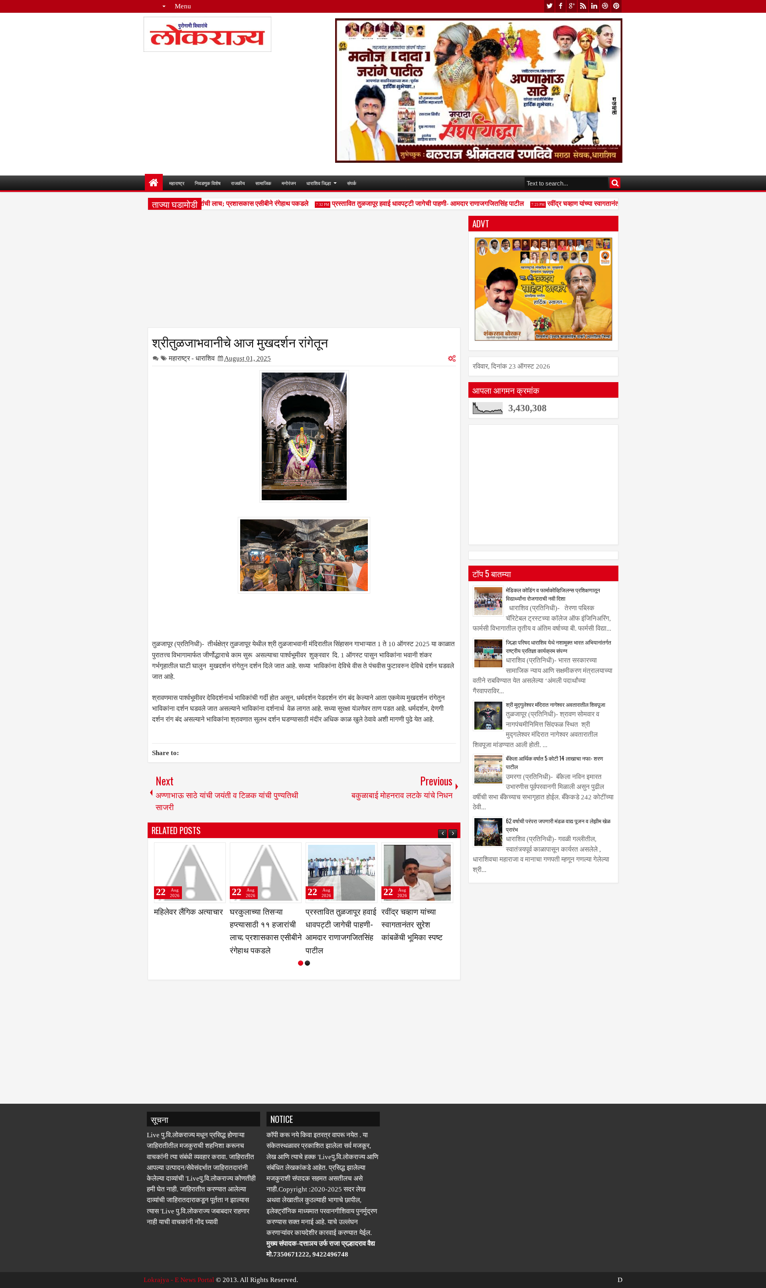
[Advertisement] (304, 271)
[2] (307, 963)
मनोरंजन (289, 182)
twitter (549, 6)
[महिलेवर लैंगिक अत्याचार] (189, 873)
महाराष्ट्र (176, 182)
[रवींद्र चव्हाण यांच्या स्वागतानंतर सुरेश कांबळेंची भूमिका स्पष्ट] (417, 873)
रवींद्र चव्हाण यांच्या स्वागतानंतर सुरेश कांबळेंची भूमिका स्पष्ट (604, 203)
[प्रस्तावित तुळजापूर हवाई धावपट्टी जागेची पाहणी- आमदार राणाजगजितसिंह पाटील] (341, 873)
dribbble (605, 6)
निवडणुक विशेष (208, 182)
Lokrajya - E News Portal (179, 1280)
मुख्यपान (154, 183)
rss (583, 6)
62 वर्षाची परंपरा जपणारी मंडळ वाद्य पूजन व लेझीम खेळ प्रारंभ (558, 825)
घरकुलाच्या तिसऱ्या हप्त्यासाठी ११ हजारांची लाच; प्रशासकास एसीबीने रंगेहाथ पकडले (266, 930)
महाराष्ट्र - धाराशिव (192, 358)
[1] (300, 963)
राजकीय (238, 182)
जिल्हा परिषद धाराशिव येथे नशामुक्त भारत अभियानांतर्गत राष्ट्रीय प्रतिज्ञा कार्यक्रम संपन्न (558, 646)
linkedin (594, 6)
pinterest (616, 6)
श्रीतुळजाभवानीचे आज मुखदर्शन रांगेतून (240, 341)
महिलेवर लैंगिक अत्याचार (188, 911)
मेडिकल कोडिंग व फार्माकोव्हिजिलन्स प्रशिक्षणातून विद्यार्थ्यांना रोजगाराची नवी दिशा (553, 594)
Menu (183, 6)
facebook (560, 6)
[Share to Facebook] (199, 852)
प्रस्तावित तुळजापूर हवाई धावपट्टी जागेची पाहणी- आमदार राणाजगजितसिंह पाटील (415, 203)
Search (615, 183)
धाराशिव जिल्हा (318, 182)
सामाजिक (263, 182)
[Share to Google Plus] (217, 852)
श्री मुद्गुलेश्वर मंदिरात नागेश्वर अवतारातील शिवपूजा (555, 704)
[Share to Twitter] (208, 852)
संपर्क (351, 182)
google (572, 6)
